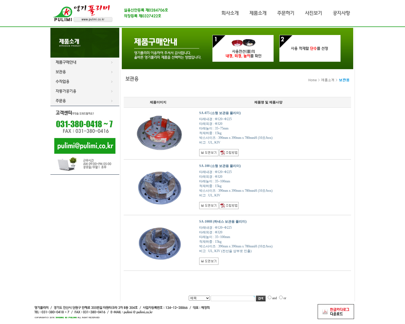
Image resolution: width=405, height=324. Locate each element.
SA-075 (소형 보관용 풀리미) (220, 113)
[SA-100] (160, 164)
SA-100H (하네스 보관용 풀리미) (223, 221)
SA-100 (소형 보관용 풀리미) (220, 166)
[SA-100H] (160, 220)
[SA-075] (160, 116)
